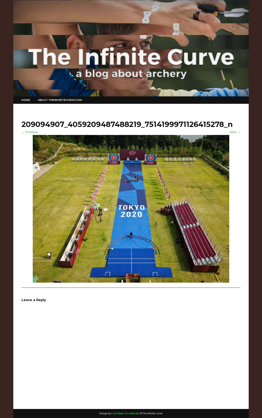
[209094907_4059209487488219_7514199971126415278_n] (131, 208)
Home (25, 100)
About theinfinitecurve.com (60, 100)
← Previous (29, 132)
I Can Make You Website (125, 413)
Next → (235, 132)
